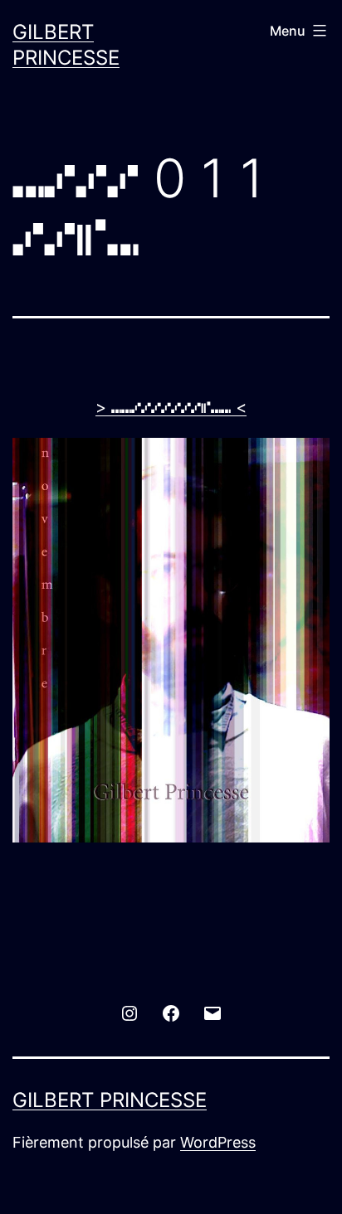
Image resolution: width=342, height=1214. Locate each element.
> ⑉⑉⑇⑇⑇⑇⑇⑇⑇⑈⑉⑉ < (171, 407)
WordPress (218, 1142)
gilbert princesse (109, 1100)
